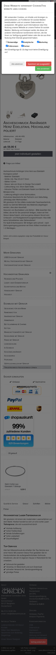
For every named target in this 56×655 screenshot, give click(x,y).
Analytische (28, 42)
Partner (26, 46)
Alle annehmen (43, 68)
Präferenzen (13, 46)
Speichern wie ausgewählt (38, 64)
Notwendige (13, 42)
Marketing (43, 42)
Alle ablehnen (17, 64)
